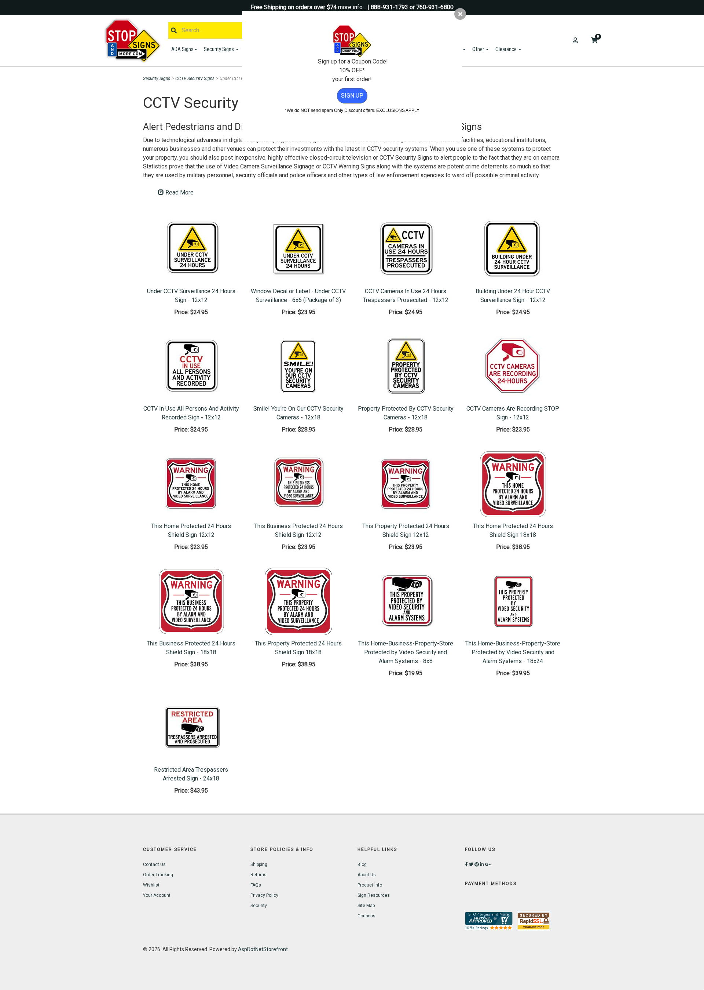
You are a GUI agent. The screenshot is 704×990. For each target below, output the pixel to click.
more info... (352, 7)
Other (478, 49)
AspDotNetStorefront (263, 949)
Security (258, 905)
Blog (362, 864)
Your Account (156, 895)
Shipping (258, 864)
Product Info (370, 885)
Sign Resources (374, 895)
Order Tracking (158, 874)
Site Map (366, 905)
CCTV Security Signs (194, 78)
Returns (258, 874)
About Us (367, 874)
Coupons (366, 915)
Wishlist (151, 885)
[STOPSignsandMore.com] (135, 40)
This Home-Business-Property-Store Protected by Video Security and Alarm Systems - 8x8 (405, 652)
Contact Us (154, 864)
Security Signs (219, 49)
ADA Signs (182, 49)
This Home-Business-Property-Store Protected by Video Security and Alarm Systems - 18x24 (512, 652)
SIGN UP (352, 95)
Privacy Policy (264, 895)
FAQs (255, 885)
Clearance (506, 49)
